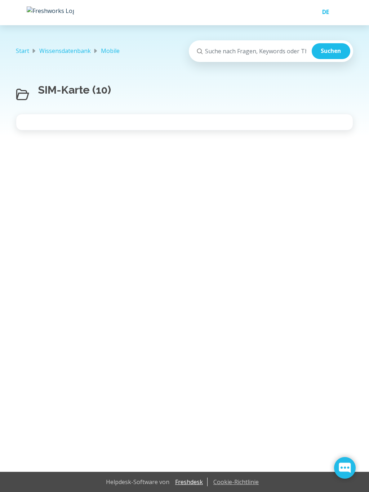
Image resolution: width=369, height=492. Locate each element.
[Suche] (331, 51)
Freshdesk (189, 482)
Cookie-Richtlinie (236, 482)
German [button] (322, 12)
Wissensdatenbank (65, 51)
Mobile (110, 51)
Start (22, 51)
